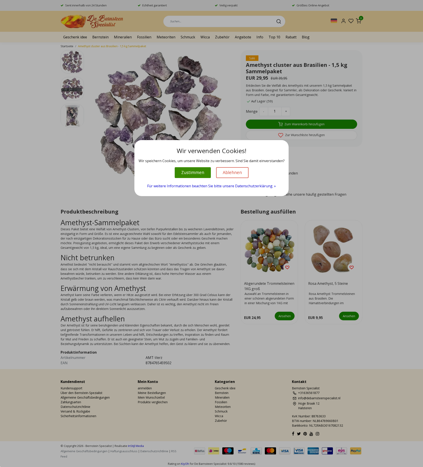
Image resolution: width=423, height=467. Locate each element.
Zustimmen (192, 172)
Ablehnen (232, 172)
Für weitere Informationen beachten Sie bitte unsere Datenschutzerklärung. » (211, 186)
